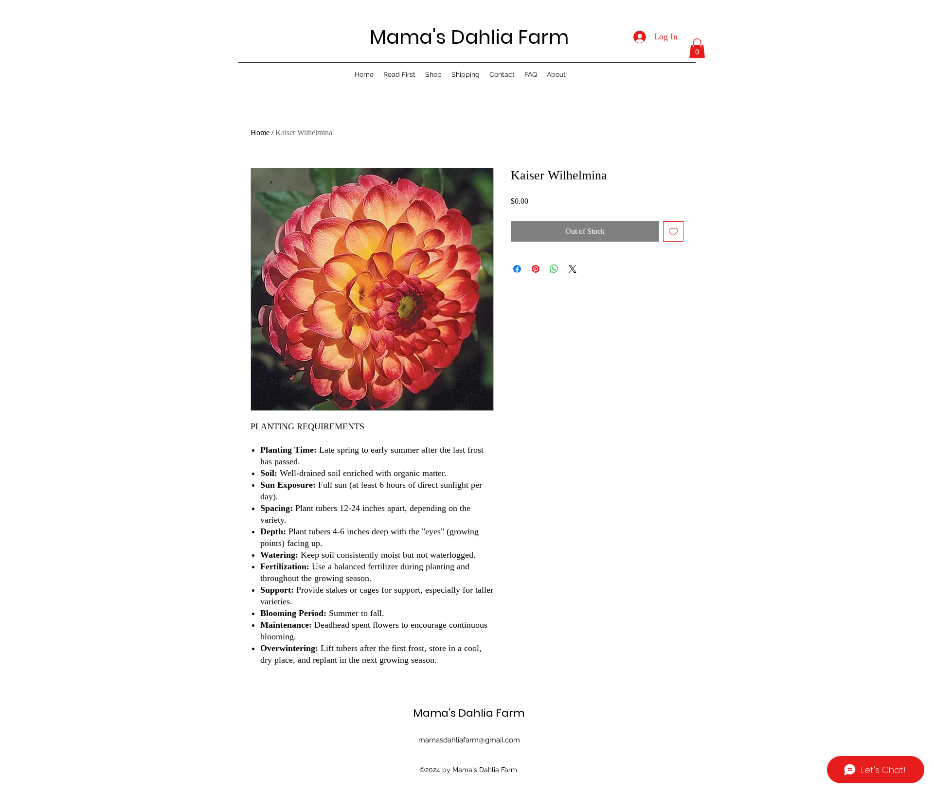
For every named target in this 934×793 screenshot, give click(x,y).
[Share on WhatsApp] (554, 269)
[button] (697, 48)
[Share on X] (572, 269)
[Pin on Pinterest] (535, 269)
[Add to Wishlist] (673, 231)
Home (260, 132)
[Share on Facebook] (517, 269)
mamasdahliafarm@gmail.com (469, 740)
